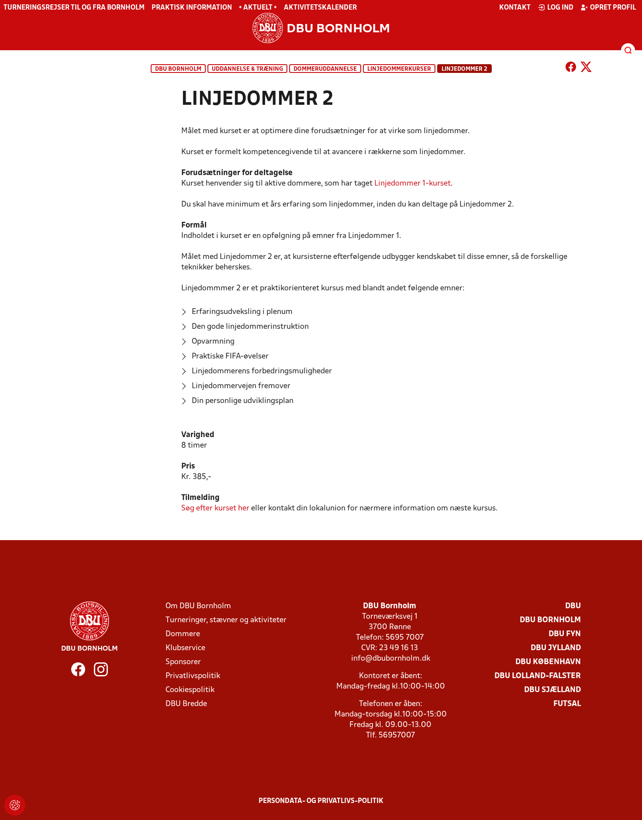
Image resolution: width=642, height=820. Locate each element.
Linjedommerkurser (399, 69)
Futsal (567, 704)
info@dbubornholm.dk (390, 658)
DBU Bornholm (178, 69)
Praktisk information (192, 8)
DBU (573, 606)
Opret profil (613, 8)
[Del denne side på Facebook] (571, 69)
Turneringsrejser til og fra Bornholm (74, 8)
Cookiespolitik (190, 690)
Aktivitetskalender (320, 8)
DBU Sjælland (552, 690)
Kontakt (515, 8)
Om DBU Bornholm (198, 606)
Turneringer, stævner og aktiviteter (226, 620)
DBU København (548, 662)
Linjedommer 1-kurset (412, 183)
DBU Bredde (186, 704)
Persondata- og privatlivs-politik (321, 801)
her (215, 508)
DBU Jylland (556, 648)
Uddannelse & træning (247, 69)
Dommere (183, 634)
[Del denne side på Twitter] (586, 69)
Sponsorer (183, 662)
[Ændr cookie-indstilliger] (14, 805)
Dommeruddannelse (325, 69)
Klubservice (185, 648)
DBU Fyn (565, 634)
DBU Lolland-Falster (537, 676)
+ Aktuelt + (258, 8)
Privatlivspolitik (193, 676)
